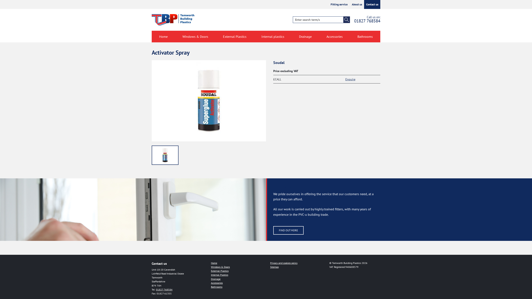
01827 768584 (367, 21)
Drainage (215, 279)
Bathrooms (216, 286)
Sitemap (274, 266)
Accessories (217, 282)
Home (214, 263)
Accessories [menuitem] (334, 36)
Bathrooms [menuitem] (365, 36)
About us (357, 4)
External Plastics (220, 270)
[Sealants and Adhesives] (165, 155)
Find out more (288, 230)
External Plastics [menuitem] (234, 36)
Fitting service (339, 4)
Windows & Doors (220, 266)
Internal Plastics (219, 274)
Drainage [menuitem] (305, 36)
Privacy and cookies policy (284, 263)
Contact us (372, 4)
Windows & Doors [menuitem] (195, 36)
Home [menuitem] (163, 36)
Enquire (350, 79)
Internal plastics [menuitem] (272, 36)
